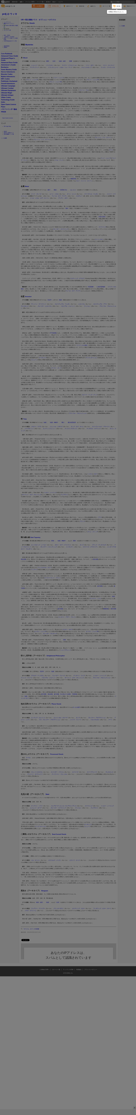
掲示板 (118, 6)
